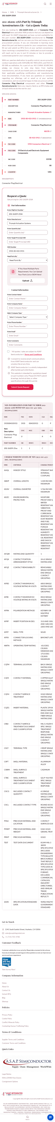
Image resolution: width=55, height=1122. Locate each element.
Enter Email (11, 332)
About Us (5, 987)
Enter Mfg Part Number (15, 210)
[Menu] (50, 4)
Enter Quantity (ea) (14, 228)
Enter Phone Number (15, 322)
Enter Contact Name (14, 294)
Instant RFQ (6, 994)
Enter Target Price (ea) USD (16, 238)
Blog (3, 998)
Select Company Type (15, 313)
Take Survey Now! (8, 969)
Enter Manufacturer (14, 219)
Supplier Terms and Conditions (13, 1039)
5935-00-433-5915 (28, 118)
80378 (46, 131)
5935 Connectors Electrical (38, 144)
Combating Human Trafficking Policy (15, 1026)
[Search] (45, 4)
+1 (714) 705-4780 (12, 937)
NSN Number (11, 247)
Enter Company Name (15, 304)
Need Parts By (12, 256)
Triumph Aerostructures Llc (28, 12)
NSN (12, 12)
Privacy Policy (7, 1015)
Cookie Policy (7, 1019)
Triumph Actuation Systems (38, 112)
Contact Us (6, 990)
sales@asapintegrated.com (15, 933)
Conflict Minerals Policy (10, 1022)
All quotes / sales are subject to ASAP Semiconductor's (26, 352)
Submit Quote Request (20, 387)
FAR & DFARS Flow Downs (11, 1078)
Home (4, 12)
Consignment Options (10, 1082)
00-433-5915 (34, 138)
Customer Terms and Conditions (14, 1043)
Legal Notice (6, 1074)
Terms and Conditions (33, 354)
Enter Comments (13, 341)
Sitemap (5, 1001)
